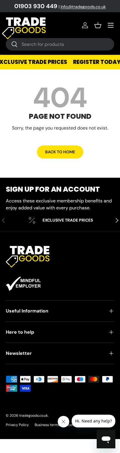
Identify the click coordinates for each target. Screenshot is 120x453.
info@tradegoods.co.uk (83, 6)
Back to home (60, 151)
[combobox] (60, 44)
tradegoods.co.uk (33, 415)
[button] (97, 25)
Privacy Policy (17, 425)
